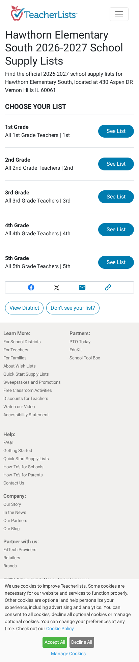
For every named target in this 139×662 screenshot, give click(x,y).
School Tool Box (85, 357)
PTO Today (80, 341)
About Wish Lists (19, 366)
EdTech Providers (19, 549)
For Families (15, 357)
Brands (10, 565)
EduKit (76, 349)
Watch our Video (19, 406)
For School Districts (22, 341)
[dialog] (69, 620)
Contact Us (13, 483)
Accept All (55, 642)
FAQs (8, 442)
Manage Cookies (68, 653)
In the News (14, 512)
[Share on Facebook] (31, 287)
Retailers (11, 557)
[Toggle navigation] (119, 14)
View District (24, 308)
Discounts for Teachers (25, 398)
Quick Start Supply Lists (26, 374)
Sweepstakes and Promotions (32, 382)
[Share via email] (82, 287)
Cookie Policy (60, 628)
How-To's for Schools (23, 466)
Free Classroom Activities (27, 390)
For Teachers (15, 349)
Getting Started (17, 450)
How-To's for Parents (23, 474)
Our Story (12, 504)
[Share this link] (108, 287)
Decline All (81, 642)
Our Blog (11, 528)
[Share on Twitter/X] (57, 287)
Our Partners (15, 520)
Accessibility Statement (26, 414)
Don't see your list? (73, 308)
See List (120, 130)
